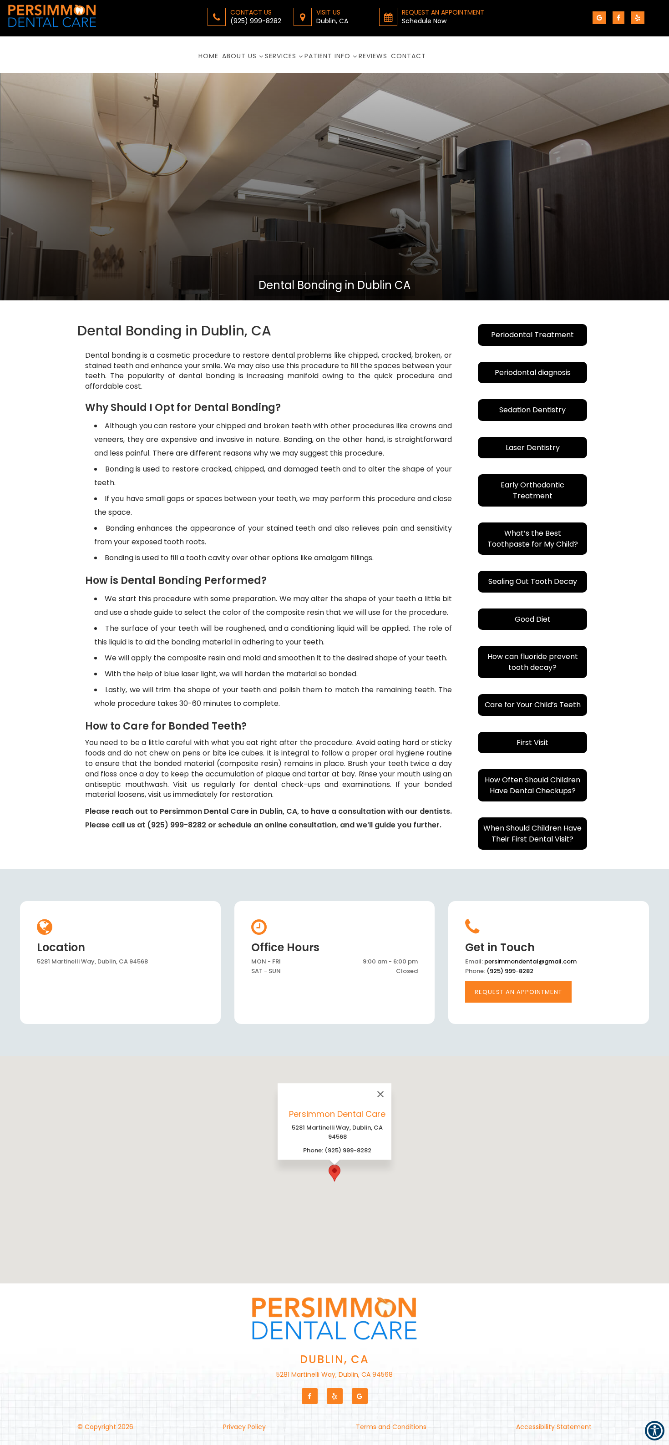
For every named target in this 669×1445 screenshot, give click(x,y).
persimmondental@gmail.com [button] (530, 961)
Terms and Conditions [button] (391, 1426)
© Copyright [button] (105, 1426)
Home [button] (208, 56)
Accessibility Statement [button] (554, 1426)
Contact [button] (408, 56)
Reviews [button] (373, 56)
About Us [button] (239, 56)
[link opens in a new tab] (599, 17)
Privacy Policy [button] (244, 1426)
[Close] (380, 1094)
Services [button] (280, 56)
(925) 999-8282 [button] (510, 971)
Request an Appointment (518, 992)
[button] (56, 18)
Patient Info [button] (327, 56)
